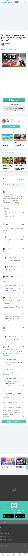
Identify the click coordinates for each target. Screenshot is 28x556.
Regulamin (3, 531)
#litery (3, 154)
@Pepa (6, 269)
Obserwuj (10, 49)
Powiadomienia (19, 555)
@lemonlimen (8, 339)
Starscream (8, 297)
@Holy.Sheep (8, 362)
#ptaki (8, 154)
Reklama (6, 522)
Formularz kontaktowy (6, 539)
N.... (7, 224)
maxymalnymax (10, 328)
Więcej (25, 555)
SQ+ (17, 1)
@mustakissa (8, 260)
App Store (21, 516)
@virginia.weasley (9, 381)
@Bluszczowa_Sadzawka (11, 239)
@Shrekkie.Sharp (9, 215)
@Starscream (8, 317)
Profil (23, 126)
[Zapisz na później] (18, 49)
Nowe (3, 555)
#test (13, 154)
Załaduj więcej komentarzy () (14, 421)
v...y (7, 369)
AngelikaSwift (9, 402)
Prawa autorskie (4, 533)
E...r (7, 390)
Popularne (8, 555)
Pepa (6, 43)
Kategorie (14, 555)
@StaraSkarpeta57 (10, 288)
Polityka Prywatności (5, 536)
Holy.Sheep (8, 347)
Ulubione (15, 49)
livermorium (9, 192)
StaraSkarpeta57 (10, 276)
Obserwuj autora (12, 126)
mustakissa (8, 249)
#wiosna (17, 154)
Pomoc (2, 528)
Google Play (10, 516)
